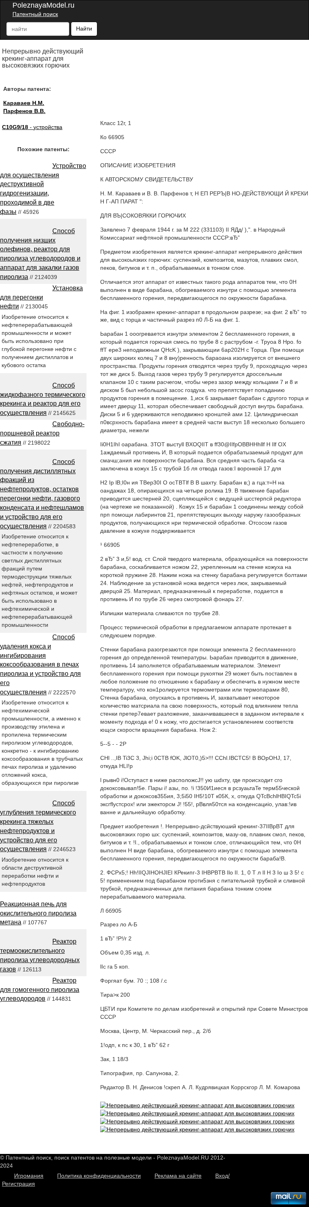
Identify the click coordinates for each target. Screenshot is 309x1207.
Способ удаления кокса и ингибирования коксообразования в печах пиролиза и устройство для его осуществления (40, 665)
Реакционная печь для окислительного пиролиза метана (38, 913)
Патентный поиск (35, 14)
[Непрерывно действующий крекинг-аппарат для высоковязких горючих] (197, 1105)
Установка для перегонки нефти (41, 297)
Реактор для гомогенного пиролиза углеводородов (39, 989)
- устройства (32, 127)
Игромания (28, 1175)
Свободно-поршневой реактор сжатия (42, 433)
